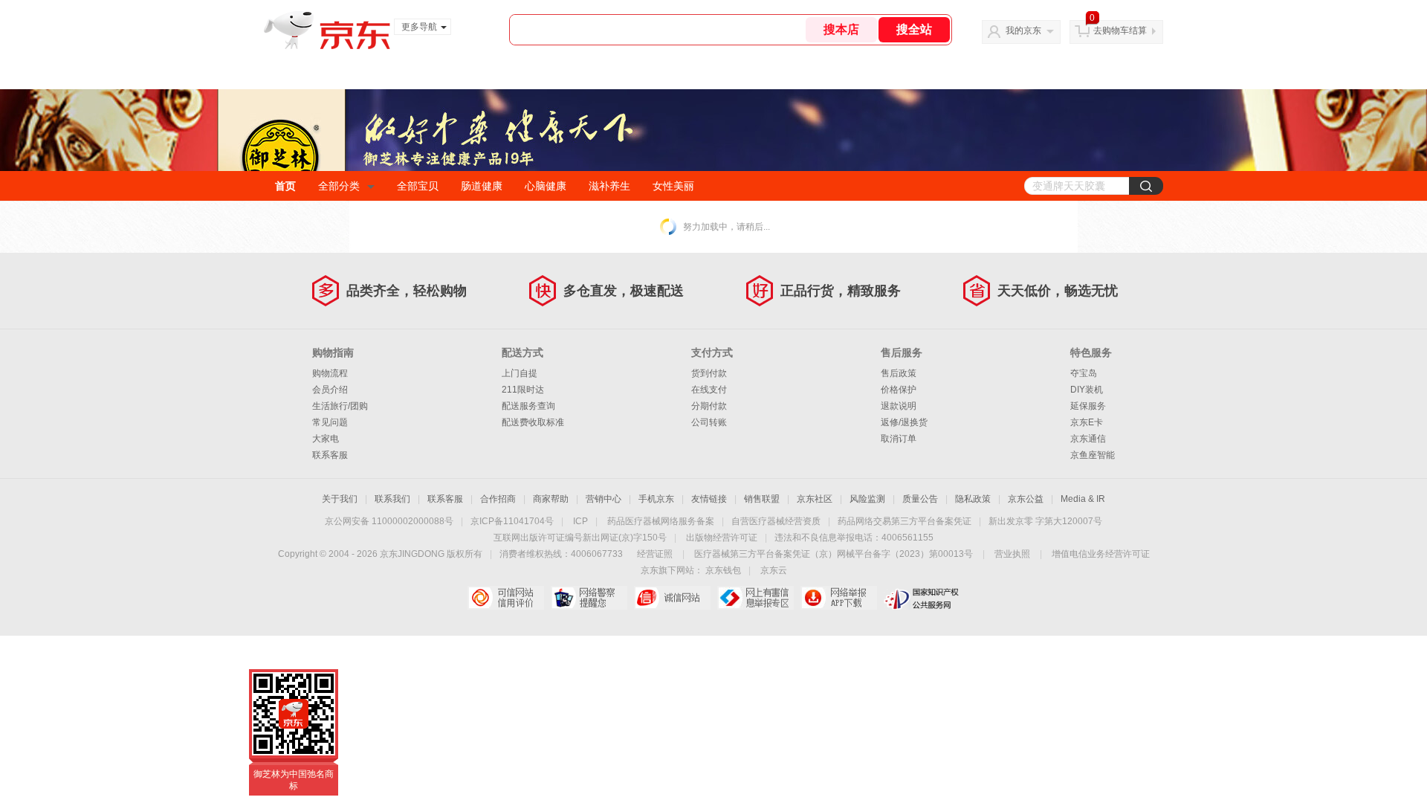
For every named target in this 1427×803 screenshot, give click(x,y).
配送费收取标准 (533, 422)
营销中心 (603, 499)
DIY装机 (1086, 389)
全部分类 (339, 186)
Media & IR (1083, 499)
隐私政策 (973, 499)
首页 (285, 186)
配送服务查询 (528, 406)
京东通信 (1088, 438)
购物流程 (330, 373)
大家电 (325, 438)
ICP (580, 521)
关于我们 (339, 499)
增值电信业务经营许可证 (1101, 554)
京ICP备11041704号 (512, 521)
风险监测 (867, 499)
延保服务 (1088, 406)
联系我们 (392, 499)
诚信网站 (672, 598)
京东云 (773, 570)
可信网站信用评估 (505, 598)
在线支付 (709, 389)
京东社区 (814, 499)
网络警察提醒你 (589, 598)
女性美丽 (673, 186)
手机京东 (656, 499)
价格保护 (898, 389)
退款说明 (898, 406)
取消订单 (898, 438)
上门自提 (519, 373)
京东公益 (1025, 499)
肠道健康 (481, 186)
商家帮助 (551, 499)
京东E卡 (1086, 422)
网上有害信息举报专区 (755, 598)
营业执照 (1012, 554)
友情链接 (709, 499)
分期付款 (709, 406)
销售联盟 (762, 499)
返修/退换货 (904, 422)
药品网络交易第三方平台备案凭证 (904, 521)
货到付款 (709, 373)
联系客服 (330, 455)
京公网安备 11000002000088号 (389, 521)
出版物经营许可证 (721, 537)
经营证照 (655, 554)
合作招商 (498, 499)
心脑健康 (545, 186)
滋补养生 (609, 186)
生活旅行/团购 (340, 406)
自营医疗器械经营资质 (776, 521)
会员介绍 (330, 389)
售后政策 (898, 373)
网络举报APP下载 (838, 598)
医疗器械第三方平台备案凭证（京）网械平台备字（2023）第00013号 (833, 554)
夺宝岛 (1083, 373)
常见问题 (330, 422)
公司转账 (709, 422)
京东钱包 (723, 570)
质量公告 (920, 499)
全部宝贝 (418, 186)
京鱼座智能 (1092, 455)
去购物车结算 (1120, 30)
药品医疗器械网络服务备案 (660, 521)
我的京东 (1023, 30)
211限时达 (523, 389)
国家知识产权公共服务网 (922, 598)
